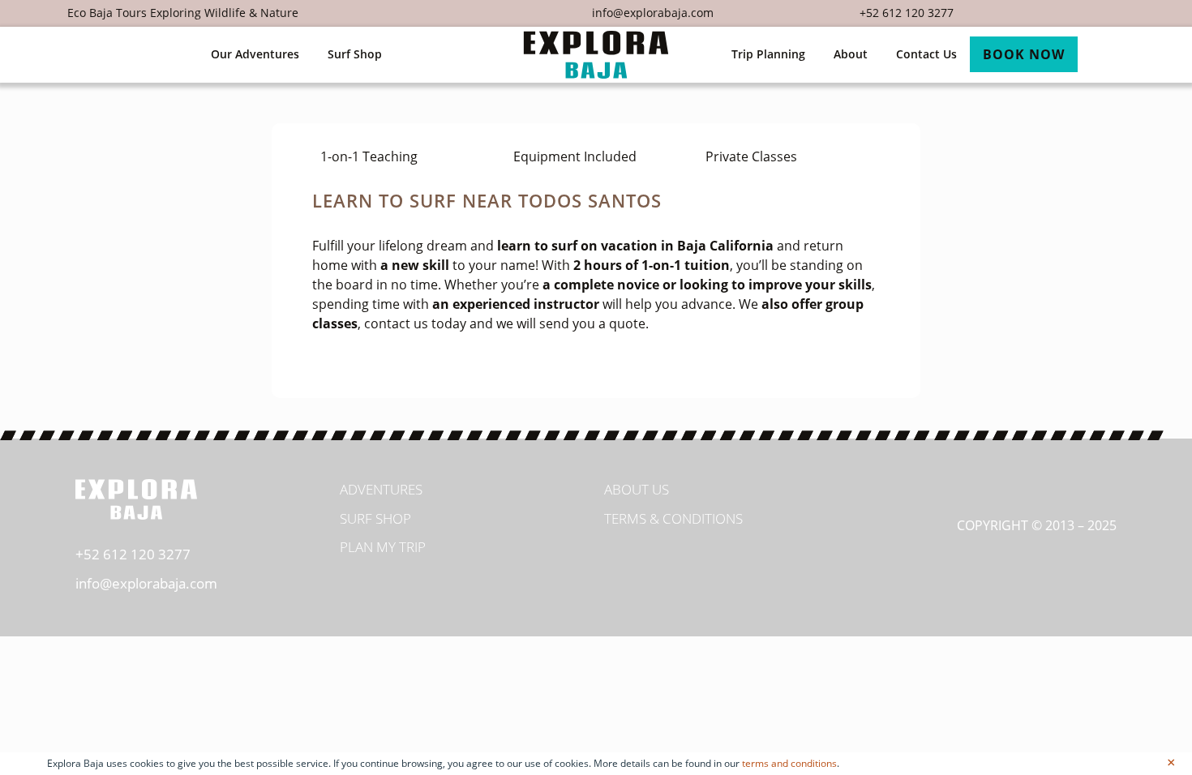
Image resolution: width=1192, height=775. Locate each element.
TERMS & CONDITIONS (673, 518)
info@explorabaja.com (653, 12)
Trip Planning (768, 54)
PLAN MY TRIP (383, 546)
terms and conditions (789, 763)
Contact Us (926, 54)
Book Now (1024, 54)
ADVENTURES (381, 489)
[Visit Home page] (596, 55)
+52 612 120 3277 (907, 12)
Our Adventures (255, 54)
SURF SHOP (375, 518)
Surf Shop (355, 54)
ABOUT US (636, 489)
